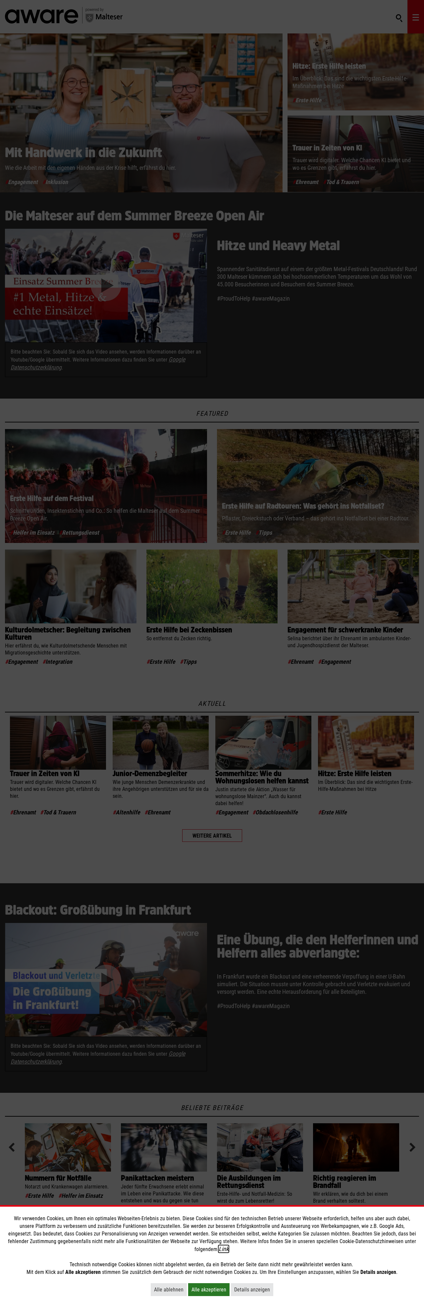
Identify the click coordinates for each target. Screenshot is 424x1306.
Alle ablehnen (170, 1289)
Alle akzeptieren (210, 1289)
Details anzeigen (253, 1289)
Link (224, 1248)
